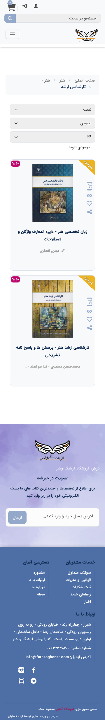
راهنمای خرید (80, 594)
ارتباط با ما (37, 580)
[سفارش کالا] (89, 187)
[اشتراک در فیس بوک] (33, 671)
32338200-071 (58, 648)
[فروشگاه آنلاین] (86, 34)
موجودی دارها (79, 147)
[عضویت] (36, 6)
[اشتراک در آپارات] (21, 682)
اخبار (87, 602)
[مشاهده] (90, 196)
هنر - (45, 80)
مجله (41, 594)
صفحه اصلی (85, 80)
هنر (62, 80)
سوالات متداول (79, 573)
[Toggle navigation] (12, 34)
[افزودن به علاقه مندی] (89, 204)
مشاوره (39, 573)
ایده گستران (15, 716)
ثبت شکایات (81, 587)
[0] (11, 9)
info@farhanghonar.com (47, 657)
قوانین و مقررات (78, 580)
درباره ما (38, 587)
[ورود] (24, 6)
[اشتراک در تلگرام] (33, 682)
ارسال (17, 517)
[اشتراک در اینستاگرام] (21, 671)
